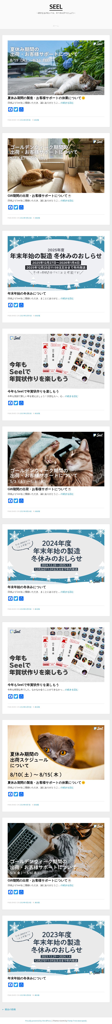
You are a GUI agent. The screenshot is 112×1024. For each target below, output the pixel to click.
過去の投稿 (9, 1009)
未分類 (36, 120)
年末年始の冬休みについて (27, 293)
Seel (56, 6)
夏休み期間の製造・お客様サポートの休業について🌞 (46, 98)
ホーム (56, 26)
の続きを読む (67, 102)
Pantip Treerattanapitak (77, 1021)
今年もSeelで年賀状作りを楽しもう (33, 391)
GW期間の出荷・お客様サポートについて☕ (40, 195)
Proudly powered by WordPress (38, 1021)
